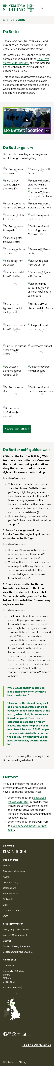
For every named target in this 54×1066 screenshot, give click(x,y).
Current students (12, 910)
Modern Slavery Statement (17, 946)
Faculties (7, 865)
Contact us (8, 965)
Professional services (14, 871)
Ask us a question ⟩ (12, 987)
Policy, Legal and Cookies (16, 929)
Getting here (9, 888)
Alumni (6, 876)
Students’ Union (11, 893)
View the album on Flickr (16, 429)
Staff (5, 915)
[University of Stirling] (18, 7)
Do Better (21, 19)
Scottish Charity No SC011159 (18, 951)
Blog (5, 904)
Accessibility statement (15, 935)
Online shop (9, 899)
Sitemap (7, 940)
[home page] (5, 19)
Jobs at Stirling (10, 882)
